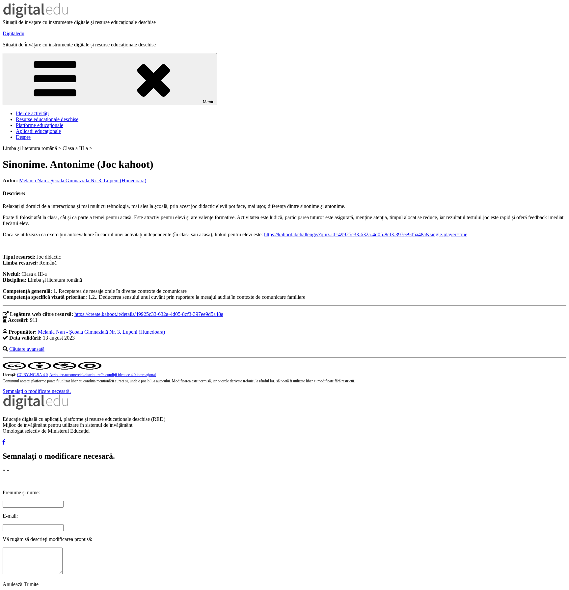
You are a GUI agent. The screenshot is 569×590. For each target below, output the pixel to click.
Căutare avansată (26, 349)
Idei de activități (32, 113)
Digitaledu (13, 33)
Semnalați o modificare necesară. (37, 391)
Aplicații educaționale (38, 131)
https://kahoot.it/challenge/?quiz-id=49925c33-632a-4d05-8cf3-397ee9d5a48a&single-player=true (365, 234)
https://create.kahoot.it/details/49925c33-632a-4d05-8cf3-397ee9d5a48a (148, 314)
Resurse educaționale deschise (47, 119)
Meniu (208, 101)
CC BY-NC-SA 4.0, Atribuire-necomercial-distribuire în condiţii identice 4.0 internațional (86, 374)
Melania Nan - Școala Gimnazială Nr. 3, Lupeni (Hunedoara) (82, 180)
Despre (23, 137)
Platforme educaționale (39, 125)
